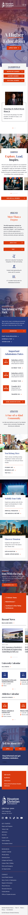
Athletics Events (7, 697)
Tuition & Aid (6, 341)
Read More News (7, 623)
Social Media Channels (7, 877)
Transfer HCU (16, 386)
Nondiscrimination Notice (7, 907)
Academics (7, 777)
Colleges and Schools (7, 860)
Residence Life (9, 470)
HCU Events (5, 666)
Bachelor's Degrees (13, 71)
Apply (7, 749)
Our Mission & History (12, 513)
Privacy (3, 909)
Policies (22, 907)
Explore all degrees (13, 198)
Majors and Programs (7, 826)
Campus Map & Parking (7, 863)
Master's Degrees (13, 76)
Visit (13, 249)
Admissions (13, 331)
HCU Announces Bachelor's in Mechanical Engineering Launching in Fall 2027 (12, 649)
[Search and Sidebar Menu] (24, 5)
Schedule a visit (7, 339)
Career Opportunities (12, 554)
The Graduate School (7, 843)
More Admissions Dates (13, 402)
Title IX (17, 907)
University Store (6, 857)
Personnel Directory (7, 888)
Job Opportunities (6, 869)
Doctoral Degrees (13, 80)
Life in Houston (10, 551)
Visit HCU (8, 472)
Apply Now (13, 48)
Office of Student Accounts (9, 894)
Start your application (9, 336)
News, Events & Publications (9, 880)
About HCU (13, 242)
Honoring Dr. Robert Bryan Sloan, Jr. (14, 110)
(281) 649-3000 (8, 808)
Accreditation (10, 909)
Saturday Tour (16, 368)
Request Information (7, 883)
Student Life (9, 467)
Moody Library (5, 854)
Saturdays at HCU (17, 360)
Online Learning (5, 840)
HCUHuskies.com (9, 585)
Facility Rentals (6, 891)
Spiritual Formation (11, 510)
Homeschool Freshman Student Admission (12, 785)
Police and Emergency (7, 866)
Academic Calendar (6, 852)
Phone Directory (6, 886)
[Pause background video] (25, 58)
